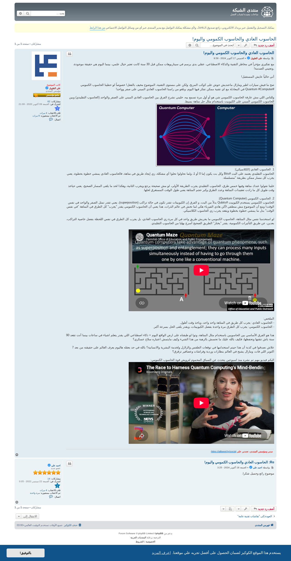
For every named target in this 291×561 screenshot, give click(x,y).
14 (49, 478)
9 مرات (36, 115)
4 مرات (43, 113)
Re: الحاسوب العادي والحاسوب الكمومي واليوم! (239, 462)
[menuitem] (73, 525)
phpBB (159, 533)
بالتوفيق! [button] (25, 553)
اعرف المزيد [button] (161, 553)
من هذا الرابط (97, 27)
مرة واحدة (35, 493)
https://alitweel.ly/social (223, 451)
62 (49, 101)
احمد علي (55, 465)
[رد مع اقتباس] (69, 54)
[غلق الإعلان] (17, 25)
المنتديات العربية (138, 537)
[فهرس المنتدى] (266, 11)
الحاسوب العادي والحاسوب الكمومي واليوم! (234, 38)
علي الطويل (54, 88)
